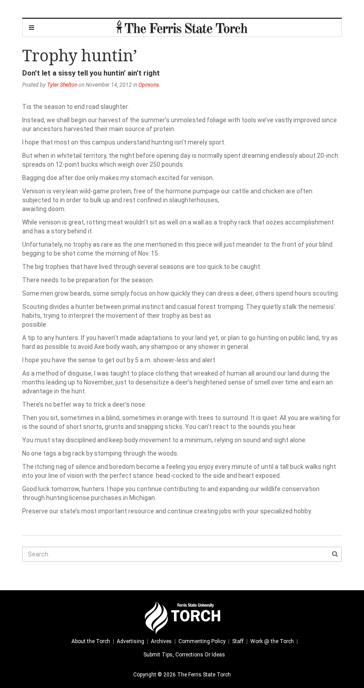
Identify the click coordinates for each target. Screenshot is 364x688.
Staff (238, 641)
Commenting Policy (202, 641)
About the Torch (90, 641)
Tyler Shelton (62, 85)
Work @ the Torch (272, 641)
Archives (161, 641)
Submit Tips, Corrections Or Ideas (184, 655)
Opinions (148, 85)
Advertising (130, 641)
